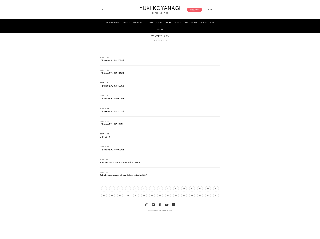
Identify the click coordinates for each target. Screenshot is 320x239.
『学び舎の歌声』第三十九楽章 (112, 150)
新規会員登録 (194, 10)
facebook (160, 204)
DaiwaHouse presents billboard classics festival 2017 (123, 175)
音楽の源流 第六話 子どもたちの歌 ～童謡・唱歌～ (120, 162)
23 (160, 195)
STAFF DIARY (191, 22)
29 (208, 195)
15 (216, 189)
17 (112, 195)
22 (152, 195)
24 (168, 195)
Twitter (153, 204)
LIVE (151, 22)
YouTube (166, 204)
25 (176, 195)
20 (136, 195)
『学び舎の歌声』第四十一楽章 (112, 111)
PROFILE (126, 22)
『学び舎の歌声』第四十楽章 (111, 124)
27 (192, 195)
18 (120, 195)
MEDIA (159, 22)
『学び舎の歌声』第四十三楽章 (112, 86)
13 (200, 189)
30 (216, 195)
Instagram (146, 204)
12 (192, 189)
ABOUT (160, 29)
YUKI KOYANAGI (160, 9)
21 (144, 195)
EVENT (168, 22)
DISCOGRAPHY (139, 22)
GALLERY (178, 22)
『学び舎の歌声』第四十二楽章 (112, 99)
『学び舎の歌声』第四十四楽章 (112, 73)
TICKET (203, 22)
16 (104, 195)
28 (200, 195)
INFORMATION (112, 22)
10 (176, 189)
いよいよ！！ (105, 137)
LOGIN (209, 10)
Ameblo (173, 204)
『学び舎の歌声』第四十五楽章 (112, 60)
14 (208, 189)
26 (184, 195)
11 (184, 189)
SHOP (212, 22)
